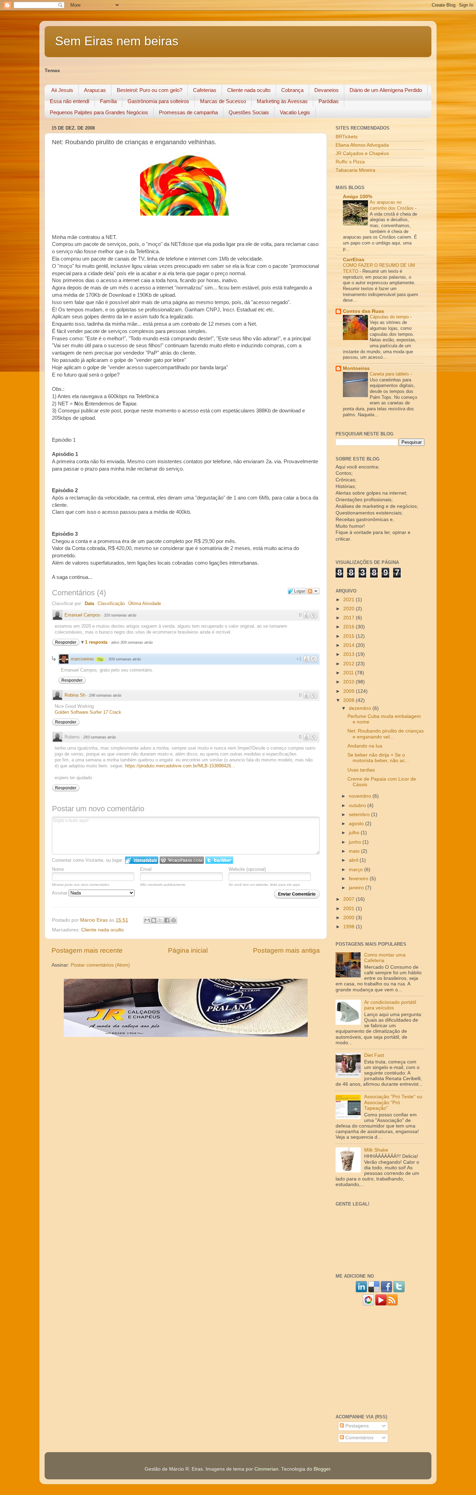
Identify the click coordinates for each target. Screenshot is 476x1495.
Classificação (111, 603)
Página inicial (188, 950)
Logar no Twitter (219, 860)
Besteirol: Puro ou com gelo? (149, 90)
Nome (58, 869)
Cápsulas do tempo (390, 316)
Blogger (322, 1469)
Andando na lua (364, 746)
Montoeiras (356, 368)
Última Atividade (144, 603)
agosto (357, 823)
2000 (349, 917)
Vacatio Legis (295, 112)
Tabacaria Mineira (355, 170)
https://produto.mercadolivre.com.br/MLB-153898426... (180, 765)
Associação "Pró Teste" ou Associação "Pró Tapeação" (393, 1102)
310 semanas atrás (120, 615)
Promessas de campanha (188, 112)
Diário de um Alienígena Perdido (386, 90)
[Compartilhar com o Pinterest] (173, 920)
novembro (361, 796)
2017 (349, 617)
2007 (349, 899)
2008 (349, 700)
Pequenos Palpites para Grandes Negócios (99, 112)
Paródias (328, 101)
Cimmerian (266, 1469)
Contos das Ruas (363, 311)
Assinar (60, 893)
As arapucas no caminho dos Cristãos (392, 205)
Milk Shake (376, 1150)
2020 (349, 608)
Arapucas (95, 90)
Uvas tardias (361, 770)
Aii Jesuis (62, 90)
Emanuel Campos (82, 615)
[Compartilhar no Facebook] (166, 920)
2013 (349, 654)
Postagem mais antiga (286, 950)
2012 (349, 663)
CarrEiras (353, 259)
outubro (358, 805)
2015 (349, 636)
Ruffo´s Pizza (350, 161)
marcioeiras (82, 658)
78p (100, 659)
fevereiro (359, 878)
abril (354, 860)
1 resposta (97, 642)
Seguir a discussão (313, 591)
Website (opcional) (247, 869)
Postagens (356, 1425)
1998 (349, 926)
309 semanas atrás (124, 659)
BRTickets (347, 136)
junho (355, 842)
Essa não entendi (69, 101)
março (356, 869)
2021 (349, 599)
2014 (349, 645)
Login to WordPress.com (182, 860)
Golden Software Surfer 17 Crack (88, 712)
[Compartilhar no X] (160, 920)
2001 (349, 908)
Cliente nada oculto (248, 90)
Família (108, 101)
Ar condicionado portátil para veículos (390, 1005)
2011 (349, 672)
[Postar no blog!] (153, 920)
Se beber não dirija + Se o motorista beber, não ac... (378, 757)
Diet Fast (374, 1055)
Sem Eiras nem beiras (116, 41)
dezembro (361, 708)
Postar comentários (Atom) (100, 965)
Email (146, 869)
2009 (349, 691)
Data (89, 603)
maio (355, 851)
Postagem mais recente (87, 950)
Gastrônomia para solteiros (158, 101)
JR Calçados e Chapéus (362, 153)
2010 (349, 681)
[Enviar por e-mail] (147, 920)
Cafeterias (204, 90)
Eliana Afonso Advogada (362, 145)
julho (355, 832)
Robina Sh (74, 695)
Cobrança (292, 90)
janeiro (357, 887)
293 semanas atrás (99, 737)
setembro (360, 814)
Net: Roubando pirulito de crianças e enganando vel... (385, 733)
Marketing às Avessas (282, 101)
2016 (349, 626)
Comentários (359, 1437)
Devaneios (326, 90)
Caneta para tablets (390, 374)
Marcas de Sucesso (223, 101)
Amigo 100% (357, 196)
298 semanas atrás (105, 695)
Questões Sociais (249, 112)
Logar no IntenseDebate (141, 860)
